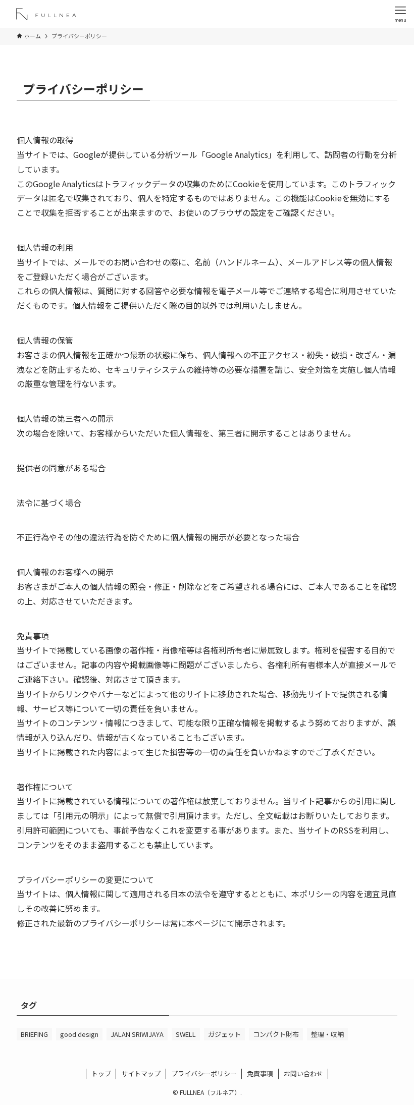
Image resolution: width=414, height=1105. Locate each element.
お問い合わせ (303, 1073)
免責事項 (260, 1073)
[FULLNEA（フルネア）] (47, 14)
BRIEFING (34, 1034)
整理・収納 (327, 1034)
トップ (101, 1073)
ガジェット (224, 1034)
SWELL (186, 1034)
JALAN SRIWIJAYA (137, 1034)
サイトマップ (141, 1073)
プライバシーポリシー (204, 1073)
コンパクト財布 (276, 1034)
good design (79, 1034)
